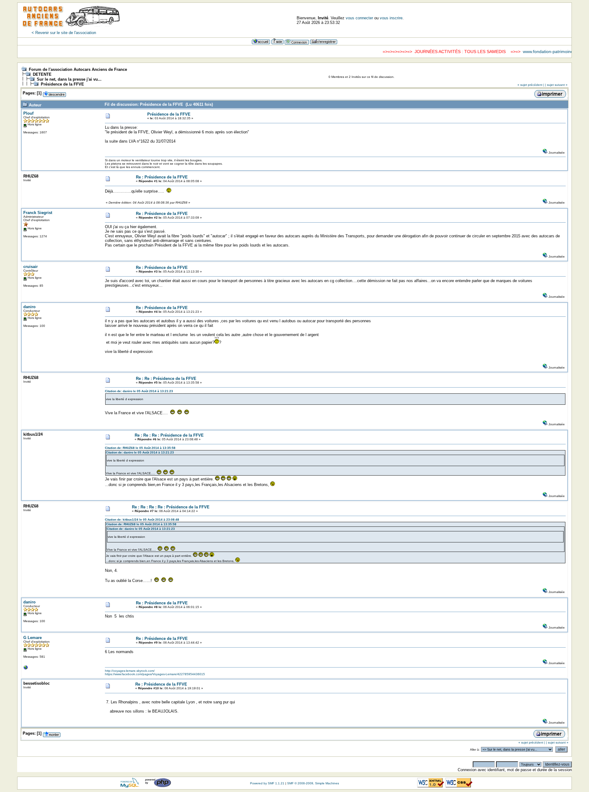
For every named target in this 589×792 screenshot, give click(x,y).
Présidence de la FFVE (62, 84)
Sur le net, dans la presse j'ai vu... (69, 79)
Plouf (28, 113)
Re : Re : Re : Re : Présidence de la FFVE (171, 507)
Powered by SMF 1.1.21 (267, 783)
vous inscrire (391, 18)
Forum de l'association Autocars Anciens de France (78, 69)
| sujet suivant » (556, 84)
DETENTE (42, 74)
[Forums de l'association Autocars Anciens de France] (71, 29)
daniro (29, 306)
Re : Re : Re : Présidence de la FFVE (169, 435)
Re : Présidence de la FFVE (162, 177)
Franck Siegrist (37, 212)
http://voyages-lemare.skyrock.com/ (130, 670)
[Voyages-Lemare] (25, 669)
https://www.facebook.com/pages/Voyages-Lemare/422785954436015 (155, 674)
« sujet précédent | (531, 84)
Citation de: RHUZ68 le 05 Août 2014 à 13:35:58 (140, 448)
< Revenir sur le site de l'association (64, 32)
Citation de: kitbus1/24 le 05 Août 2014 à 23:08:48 (142, 519)
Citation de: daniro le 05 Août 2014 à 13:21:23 (139, 391)
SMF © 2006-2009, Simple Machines (313, 783)
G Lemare (32, 637)
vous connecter (359, 18)
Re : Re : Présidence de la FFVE (166, 378)
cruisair (30, 266)
